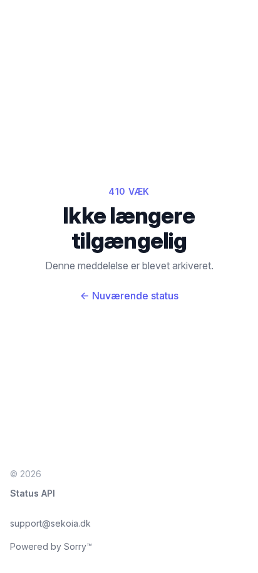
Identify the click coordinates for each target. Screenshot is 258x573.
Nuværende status (129, 295)
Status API (32, 493)
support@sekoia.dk (50, 523)
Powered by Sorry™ (51, 546)
